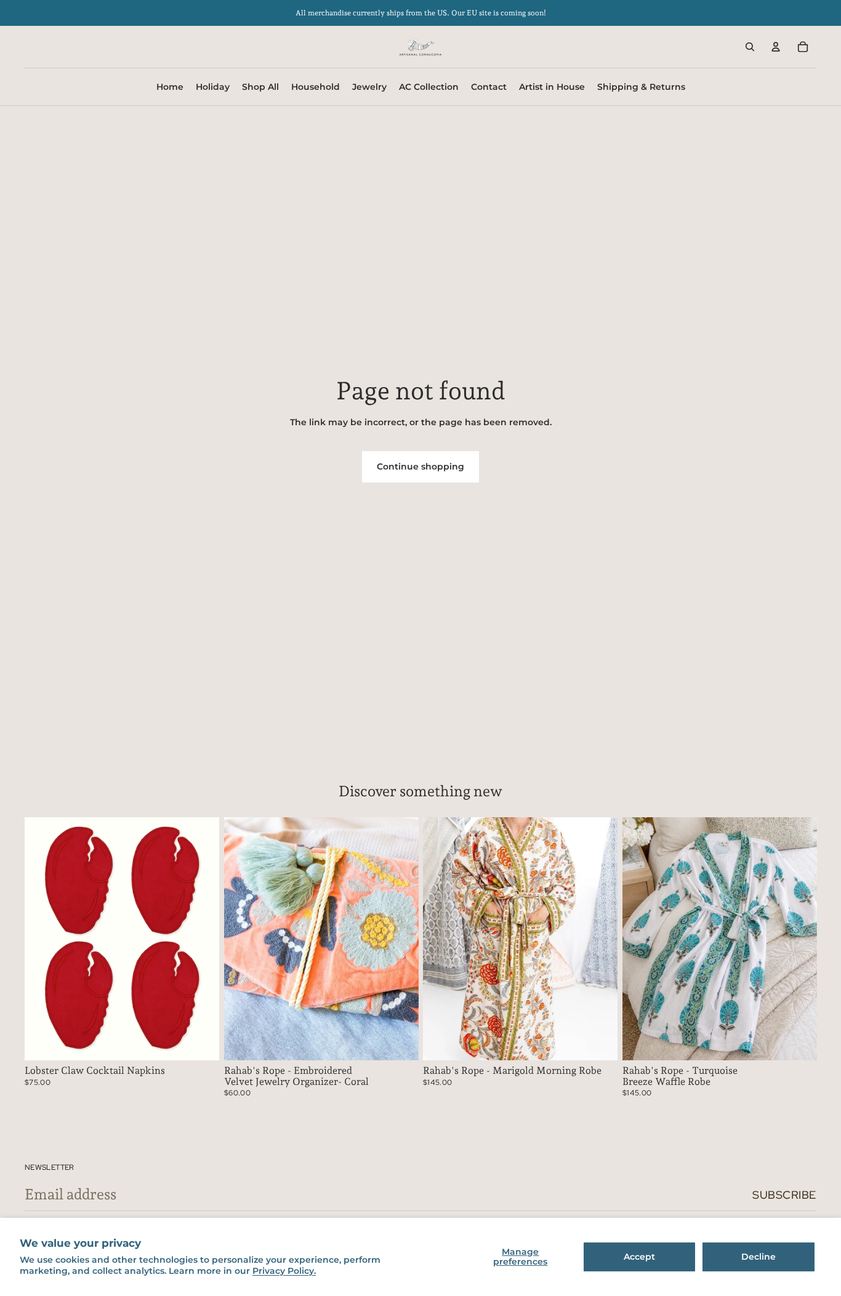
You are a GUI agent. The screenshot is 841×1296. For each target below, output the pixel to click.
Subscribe (784, 1195)
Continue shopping (420, 466)
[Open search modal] (749, 46)
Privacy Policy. (284, 1270)
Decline (758, 1256)
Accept (639, 1256)
